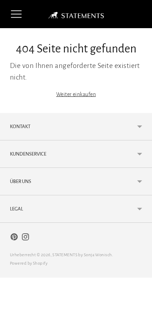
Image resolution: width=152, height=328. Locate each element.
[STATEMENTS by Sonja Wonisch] (76, 14)
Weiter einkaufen (76, 94)
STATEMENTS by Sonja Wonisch (82, 255)
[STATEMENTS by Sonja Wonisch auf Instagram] (25, 238)
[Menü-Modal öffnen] (16, 14)
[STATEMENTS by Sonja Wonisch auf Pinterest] (14, 238)
